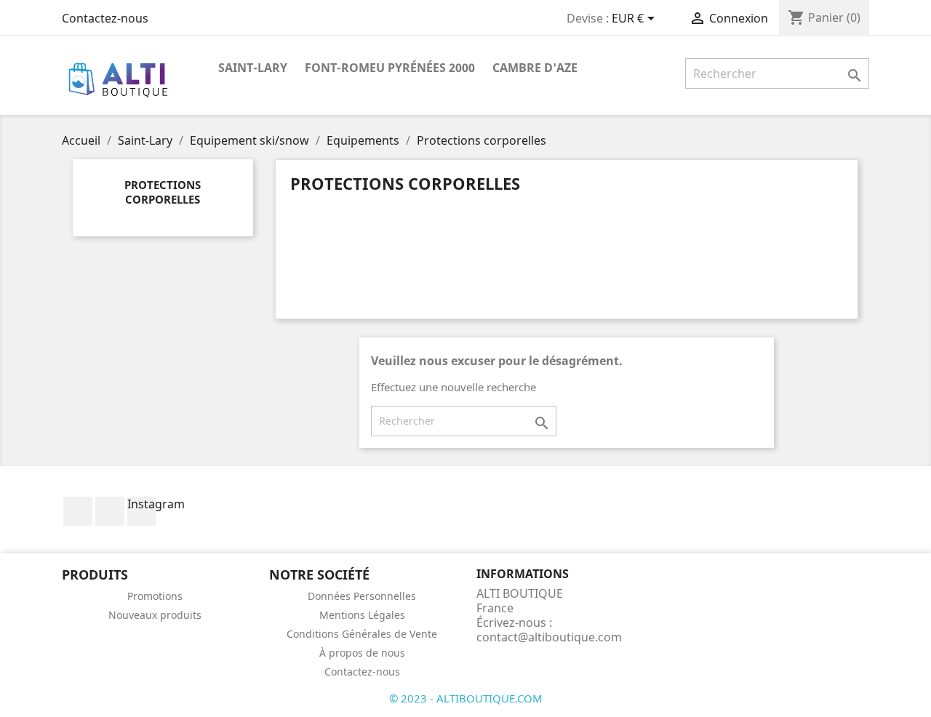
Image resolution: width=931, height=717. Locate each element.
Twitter (109, 511)
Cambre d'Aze (535, 68)
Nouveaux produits (154, 615)
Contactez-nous (105, 18)
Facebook (77, 511)
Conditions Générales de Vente (362, 634)
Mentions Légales (362, 615)
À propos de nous (362, 653)
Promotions (155, 596)
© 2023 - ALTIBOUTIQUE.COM (466, 698)
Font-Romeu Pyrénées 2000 (390, 68)
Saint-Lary (252, 68)
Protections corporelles (162, 192)
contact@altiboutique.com (549, 637)
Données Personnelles (362, 596)
